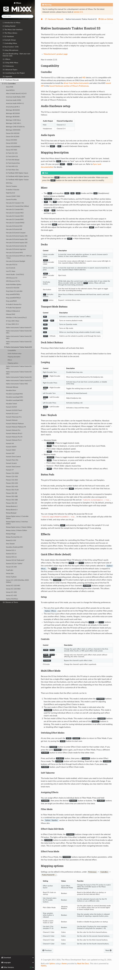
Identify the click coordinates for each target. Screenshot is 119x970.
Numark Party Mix (12, 460)
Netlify (43, 966)
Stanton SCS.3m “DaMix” (14, 563)
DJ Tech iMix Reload (12, 160)
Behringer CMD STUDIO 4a (15, 127)
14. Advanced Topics (10, 70)
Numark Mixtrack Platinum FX (16, 427)
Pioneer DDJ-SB (11, 493)
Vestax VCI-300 (11, 592)
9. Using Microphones (10, 50)
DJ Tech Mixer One (12, 170)
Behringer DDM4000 (13, 130)
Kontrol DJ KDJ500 (12, 288)
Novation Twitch (11, 404)
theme (64, 964)
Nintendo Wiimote (12, 387)
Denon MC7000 (11, 150)
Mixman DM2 (10, 314)
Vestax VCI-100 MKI (13, 585)
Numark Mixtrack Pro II (13, 440)
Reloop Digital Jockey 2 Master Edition (19, 527)
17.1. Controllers (10, 83)
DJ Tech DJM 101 (12, 156)
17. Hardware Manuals (11, 80)
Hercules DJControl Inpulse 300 (16, 239)
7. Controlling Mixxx (10, 43)
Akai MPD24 (10, 90)
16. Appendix (7, 76)
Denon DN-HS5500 (12, 133)
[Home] (42, 19)
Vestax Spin (10, 573)
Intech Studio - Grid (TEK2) (15, 274)
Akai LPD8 (9, 87)
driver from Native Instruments (76, 83)
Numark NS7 (10, 453)
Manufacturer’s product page (56, 54)
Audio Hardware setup (14, 353)
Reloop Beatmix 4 (12, 510)
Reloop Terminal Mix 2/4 (14, 537)
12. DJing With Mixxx (10, 63)
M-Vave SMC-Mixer (12, 321)
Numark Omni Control (13, 456)
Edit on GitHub (106, 19)
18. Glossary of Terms (10, 602)
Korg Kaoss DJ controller (14, 291)
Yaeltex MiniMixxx (12, 599)
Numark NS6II (11, 450)
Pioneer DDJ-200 (12, 483)
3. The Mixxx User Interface (12, 29)
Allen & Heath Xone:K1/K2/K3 (16, 93)
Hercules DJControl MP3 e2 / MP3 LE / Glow (19, 257)
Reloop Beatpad (11, 513)
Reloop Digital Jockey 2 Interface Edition (17, 523)
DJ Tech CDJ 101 (12, 153)
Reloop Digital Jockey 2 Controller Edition (17, 517)
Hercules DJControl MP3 (14, 252)
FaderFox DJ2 (10, 193)
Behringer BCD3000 (13, 113)
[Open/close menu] (1, 80)
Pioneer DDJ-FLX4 (12, 490)
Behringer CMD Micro (13, 120)
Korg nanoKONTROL (13, 294)
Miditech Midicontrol (13, 311)
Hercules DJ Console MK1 (15, 209)
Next (107, 950)
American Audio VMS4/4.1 (15, 103)
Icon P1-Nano (10, 271)
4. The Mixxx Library (10, 33)
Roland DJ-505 (11, 540)
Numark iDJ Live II (12, 413)
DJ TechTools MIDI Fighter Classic (17, 173)
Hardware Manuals (54, 19)
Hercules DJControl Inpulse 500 (16, 242)
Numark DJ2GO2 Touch (14, 410)
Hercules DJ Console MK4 (15, 216)
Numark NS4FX (11, 447)
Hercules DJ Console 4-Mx (15, 203)
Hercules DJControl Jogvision (16, 249)
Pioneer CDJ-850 (12, 480)
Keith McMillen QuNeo (13, 284)
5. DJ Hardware (8, 36)
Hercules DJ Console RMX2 (15, 223)
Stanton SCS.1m (11, 557)
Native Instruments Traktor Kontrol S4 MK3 (19, 373)
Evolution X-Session (12, 190)
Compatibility (12, 350)
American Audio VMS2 (13, 100)
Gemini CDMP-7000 (13, 196)
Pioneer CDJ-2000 (12, 473)
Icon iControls (10, 268)
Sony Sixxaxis (10, 544)
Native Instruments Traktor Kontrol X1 (19, 377)
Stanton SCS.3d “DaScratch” (15, 560)
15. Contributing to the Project (14, 73)
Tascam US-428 (11, 567)
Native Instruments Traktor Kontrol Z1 (19, 380)
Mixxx (18, 3)
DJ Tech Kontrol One (13, 163)
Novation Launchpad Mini (14, 394)
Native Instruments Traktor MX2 (17, 384)
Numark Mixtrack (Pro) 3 (14, 433)
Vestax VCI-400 (11, 595)
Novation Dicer (11, 390)
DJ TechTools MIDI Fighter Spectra (17, 176)
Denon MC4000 (11, 143)
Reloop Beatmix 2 (12, 506)
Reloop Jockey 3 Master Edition (16, 530)
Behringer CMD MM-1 (13, 123)
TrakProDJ (9, 570)
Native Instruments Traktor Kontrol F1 (19, 327)
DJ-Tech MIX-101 (12, 166)
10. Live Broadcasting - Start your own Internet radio (16, 55)
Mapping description (14, 356)
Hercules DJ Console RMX (14, 219)
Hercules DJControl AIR (14, 229)
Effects (10, 360)
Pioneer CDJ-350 (12, 476)
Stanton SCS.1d (11, 554)
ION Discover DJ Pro (13, 281)
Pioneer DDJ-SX (11, 503)
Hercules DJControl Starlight (15, 261)
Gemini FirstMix (11, 199)
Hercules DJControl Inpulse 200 (16, 236)
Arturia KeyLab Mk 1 (13, 107)
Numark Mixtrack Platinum (15, 423)
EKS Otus (9, 183)
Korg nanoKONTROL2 (13, 298)
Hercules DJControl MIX (14, 226)
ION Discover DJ (11, 278)
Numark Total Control (13, 466)
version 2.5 (78, 12)
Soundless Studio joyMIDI (14, 547)
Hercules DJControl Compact (15, 233)
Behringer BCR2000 (13, 117)
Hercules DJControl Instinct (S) (16, 246)
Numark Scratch (11, 463)
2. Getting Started (9, 26)
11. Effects (6, 59)
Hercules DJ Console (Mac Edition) (17, 206)
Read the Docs (83, 964)
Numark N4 (10, 443)
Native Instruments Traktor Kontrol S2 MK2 (19, 337)
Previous (48, 950)
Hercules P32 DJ (11, 264)
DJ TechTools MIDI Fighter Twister (17, 180)
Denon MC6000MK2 (13, 146)
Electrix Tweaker (11, 186)
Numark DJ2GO (11, 407)
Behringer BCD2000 (13, 110)
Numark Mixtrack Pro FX (14, 437)
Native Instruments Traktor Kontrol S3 (19, 347)
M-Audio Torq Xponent (13, 308)
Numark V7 (10, 470)
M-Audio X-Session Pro (13, 304)
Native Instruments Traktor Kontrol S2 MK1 (19, 332)
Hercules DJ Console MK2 (15, 213)
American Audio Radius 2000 (15, 97)
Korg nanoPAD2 (11, 301)
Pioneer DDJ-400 (12, 486)
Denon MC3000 (11, 140)
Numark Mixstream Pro (13, 417)
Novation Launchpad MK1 (14, 397)
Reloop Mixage (11, 534)
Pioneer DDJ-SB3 (12, 500)
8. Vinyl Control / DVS (10, 47)
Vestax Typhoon (11, 577)
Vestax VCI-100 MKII (13, 589)
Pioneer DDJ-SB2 (12, 496)
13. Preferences (8, 66)
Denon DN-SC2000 (12, 136)
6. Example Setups (9, 40)
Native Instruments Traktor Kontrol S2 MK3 (19, 343)
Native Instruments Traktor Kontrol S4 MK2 (19, 367)
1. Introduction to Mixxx (11, 23)
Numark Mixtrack (12, 420)
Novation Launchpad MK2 (14, 400)
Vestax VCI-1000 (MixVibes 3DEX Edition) (17, 581)
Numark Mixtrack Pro (13, 430)
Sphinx (52, 964)
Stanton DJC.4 (11, 550)
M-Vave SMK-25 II (12, 324)
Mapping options (13, 363)
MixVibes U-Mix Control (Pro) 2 (16, 317)
